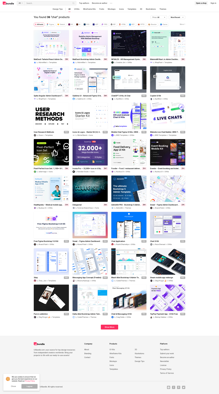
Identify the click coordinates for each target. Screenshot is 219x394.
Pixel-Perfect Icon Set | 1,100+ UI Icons (49, 169)
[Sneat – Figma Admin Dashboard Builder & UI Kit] (167, 189)
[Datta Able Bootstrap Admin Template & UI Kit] (90, 298)
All (20, 3)
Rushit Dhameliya (122, 244)
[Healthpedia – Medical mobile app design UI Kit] (51, 189)
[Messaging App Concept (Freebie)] (90, 261)
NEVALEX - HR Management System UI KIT (126, 59)
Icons (121, 9)
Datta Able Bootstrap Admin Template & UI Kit (88, 314)
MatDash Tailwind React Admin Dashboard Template (49, 59)
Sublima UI (81, 99)
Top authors (84, 3)
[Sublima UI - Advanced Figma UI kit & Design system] (90, 79)
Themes (162, 9)
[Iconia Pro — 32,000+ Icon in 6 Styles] (90, 152)
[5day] (51, 261)
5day (36, 278)
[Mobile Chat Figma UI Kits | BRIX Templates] (128, 116)
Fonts (101, 9)
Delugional (77, 205)
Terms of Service (167, 373)
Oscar (41, 135)
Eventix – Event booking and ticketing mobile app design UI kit (165, 169)
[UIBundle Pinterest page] (178, 387)
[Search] (73, 3)
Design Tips (58, 9)
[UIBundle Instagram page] (168, 387)
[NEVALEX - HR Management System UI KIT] (128, 43)
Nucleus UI (120, 172)
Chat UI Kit (154, 241)
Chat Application (118, 241)
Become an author (99, 3)
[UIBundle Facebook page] (173, 387)
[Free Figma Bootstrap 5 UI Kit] (51, 225)
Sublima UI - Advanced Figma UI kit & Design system (88, 96)
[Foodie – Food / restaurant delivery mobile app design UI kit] (128, 152)
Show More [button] (109, 327)
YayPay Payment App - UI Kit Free (164, 314)
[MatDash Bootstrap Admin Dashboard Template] (90, 43)
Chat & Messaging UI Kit (121, 314)
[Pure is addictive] (51, 298)
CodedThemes (121, 281)
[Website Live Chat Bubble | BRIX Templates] (167, 116)
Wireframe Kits (89, 9)
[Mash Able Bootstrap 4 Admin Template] (128, 261)
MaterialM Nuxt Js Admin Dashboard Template (165, 59)
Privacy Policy (165, 369)
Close (13, 386)
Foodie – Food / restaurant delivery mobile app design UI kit (126, 169)
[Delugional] (90, 189)
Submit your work (167, 354)
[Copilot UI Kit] (167, 79)
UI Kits (77, 9)
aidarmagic (43, 172)
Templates (132, 9)
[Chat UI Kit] (167, 225)
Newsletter (164, 361)
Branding (87, 354)
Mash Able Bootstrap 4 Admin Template (126, 278)
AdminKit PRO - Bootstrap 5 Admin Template (126, 205)
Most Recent (175, 17)
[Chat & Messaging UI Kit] (128, 298)
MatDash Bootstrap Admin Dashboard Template (88, 59)
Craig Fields (120, 317)
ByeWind (119, 99)
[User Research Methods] (51, 116)
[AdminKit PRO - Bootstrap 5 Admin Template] (128, 189)
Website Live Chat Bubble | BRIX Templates (165, 132)
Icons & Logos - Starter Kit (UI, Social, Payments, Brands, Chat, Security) (88, 132)
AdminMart (43, 62)
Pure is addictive (41, 314)
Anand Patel (159, 208)
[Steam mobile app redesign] (167, 261)
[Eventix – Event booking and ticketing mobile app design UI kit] (167, 152)
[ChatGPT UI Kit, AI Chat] (128, 79)
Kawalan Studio (83, 172)
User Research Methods (44, 132)
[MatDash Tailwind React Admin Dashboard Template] (51, 43)
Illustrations (151, 9)
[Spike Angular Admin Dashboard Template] (51, 79)
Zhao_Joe (42, 281)
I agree (29, 386)
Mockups (112, 9)
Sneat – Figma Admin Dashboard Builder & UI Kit (165, 205)
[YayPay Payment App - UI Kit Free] (167, 298)
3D (141, 9)
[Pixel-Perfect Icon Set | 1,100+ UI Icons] (51, 152)
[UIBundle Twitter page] (183, 387)
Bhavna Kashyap (83, 281)
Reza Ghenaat (160, 244)
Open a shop (201, 3)
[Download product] (133, 79)
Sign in (213, 3)
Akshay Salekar (160, 317)
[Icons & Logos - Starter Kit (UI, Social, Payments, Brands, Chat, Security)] (90, 116)
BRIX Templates (122, 135)
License (163, 365)
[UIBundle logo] (8, 3)
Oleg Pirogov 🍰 (160, 281)
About (86, 350)
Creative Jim (120, 62)
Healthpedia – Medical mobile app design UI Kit (49, 205)
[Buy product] (55, 43)
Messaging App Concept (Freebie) (87, 278)
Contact (87, 357)
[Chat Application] (128, 225)
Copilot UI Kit (155, 96)
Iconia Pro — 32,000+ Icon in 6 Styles (88, 169)
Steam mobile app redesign (161, 278)
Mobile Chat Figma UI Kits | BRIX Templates (126, 132)
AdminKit (119, 208)
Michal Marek (82, 135)
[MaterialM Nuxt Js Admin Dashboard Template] (167, 43)
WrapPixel (158, 62)
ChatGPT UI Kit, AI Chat (120, 96)
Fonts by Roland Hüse (85, 208)
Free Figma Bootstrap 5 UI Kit (46, 241)
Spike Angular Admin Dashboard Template (49, 96)
